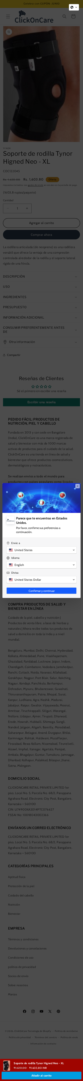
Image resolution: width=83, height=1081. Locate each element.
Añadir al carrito (41, 1075)
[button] (74, 7)
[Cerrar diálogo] (77, 486)
